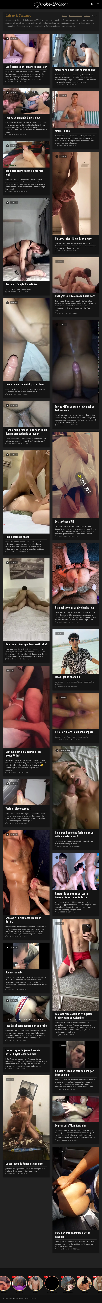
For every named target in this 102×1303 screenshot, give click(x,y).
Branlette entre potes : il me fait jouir (24, 172)
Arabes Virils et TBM (63, 436)
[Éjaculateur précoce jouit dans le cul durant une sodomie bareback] (26, 413)
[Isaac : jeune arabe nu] (75, 651)
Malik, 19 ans (62, 131)
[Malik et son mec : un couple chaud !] (75, 50)
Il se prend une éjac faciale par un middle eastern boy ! (74, 834)
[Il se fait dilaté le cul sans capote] (75, 711)
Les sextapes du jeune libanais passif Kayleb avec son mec (22, 1052)
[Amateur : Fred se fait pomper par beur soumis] (75, 1054)
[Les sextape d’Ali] (75, 475)
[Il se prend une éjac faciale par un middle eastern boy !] (75, 787)
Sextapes (87, 16)
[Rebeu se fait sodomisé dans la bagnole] (75, 1188)
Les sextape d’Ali (64, 521)
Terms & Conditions (31, 1299)
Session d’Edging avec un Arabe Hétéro (23, 919)
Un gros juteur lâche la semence (73, 238)
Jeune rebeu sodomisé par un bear (24, 384)
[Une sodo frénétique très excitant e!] (26, 599)
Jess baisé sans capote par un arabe (26, 1025)
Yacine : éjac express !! (18, 808)
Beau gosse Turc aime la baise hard (75, 296)
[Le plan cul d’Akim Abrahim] (75, 1109)
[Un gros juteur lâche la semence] (75, 193)
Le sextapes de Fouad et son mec (24, 1163)
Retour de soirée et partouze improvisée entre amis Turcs (71, 895)
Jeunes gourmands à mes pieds (22, 117)
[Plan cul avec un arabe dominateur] (75, 573)
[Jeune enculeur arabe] (26, 491)
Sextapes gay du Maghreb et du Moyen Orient (23, 753)
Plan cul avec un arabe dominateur (74, 607)
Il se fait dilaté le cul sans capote (74, 732)
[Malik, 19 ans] (75, 109)
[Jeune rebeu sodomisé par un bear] (26, 339)
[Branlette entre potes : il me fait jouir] (26, 154)
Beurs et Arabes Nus (75, 16)
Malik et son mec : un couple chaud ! (75, 70)
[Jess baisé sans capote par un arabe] (26, 1009)
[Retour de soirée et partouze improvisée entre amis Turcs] (75, 871)
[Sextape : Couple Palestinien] (26, 239)
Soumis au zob (13, 972)
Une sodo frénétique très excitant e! (26, 644)
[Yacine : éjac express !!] (26, 792)
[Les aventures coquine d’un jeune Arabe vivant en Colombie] (75, 964)
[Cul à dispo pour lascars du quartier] (26, 48)
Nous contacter (18, 1299)
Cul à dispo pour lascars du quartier (26, 66)
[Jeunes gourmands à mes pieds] (26, 101)
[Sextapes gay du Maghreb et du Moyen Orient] (26, 707)
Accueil (64, 16)
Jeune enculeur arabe (17, 536)
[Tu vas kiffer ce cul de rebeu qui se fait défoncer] (75, 361)
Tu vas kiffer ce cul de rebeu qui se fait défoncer (74, 408)
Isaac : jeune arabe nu (67, 677)
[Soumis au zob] (26, 956)
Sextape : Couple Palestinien (21, 284)
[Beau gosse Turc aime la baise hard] (75, 275)
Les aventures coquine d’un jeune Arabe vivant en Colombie (73, 1015)
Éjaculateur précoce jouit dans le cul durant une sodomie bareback (26, 431)
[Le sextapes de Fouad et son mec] (26, 1117)
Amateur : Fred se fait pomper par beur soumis (74, 1072)
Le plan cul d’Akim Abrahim (70, 1125)
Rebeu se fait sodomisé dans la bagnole (72, 1234)
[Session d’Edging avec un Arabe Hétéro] (26, 872)
